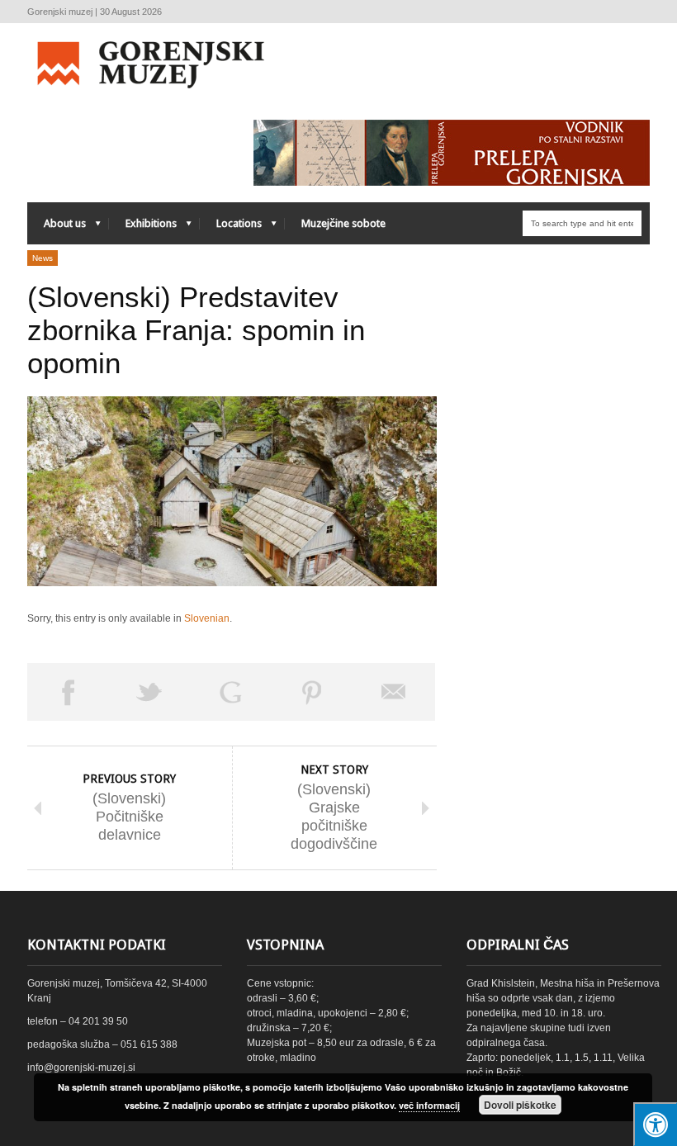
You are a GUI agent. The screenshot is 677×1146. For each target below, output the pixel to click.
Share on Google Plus (231, 692)
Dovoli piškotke (520, 1104)
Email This (394, 692)
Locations (231, 227)
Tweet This (150, 692)
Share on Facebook (68, 692)
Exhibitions (143, 227)
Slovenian (207, 618)
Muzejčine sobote (343, 223)
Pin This (312, 692)
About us (56, 227)
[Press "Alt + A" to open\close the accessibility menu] (655, 1124)
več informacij (429, 1105)
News (42, 258)
